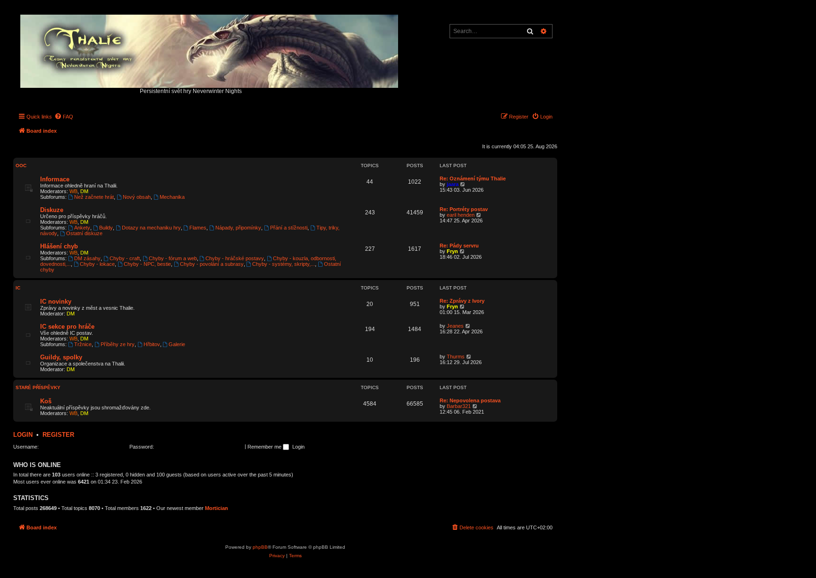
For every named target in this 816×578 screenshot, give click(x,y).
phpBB (260, 547)
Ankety (82, 227)
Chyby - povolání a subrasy (212, 264)
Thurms (456, 356)
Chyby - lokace (97, 264)
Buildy (106, 227)
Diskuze (51, 209)
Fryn (452, 251)
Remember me (265, 447)
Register (58, 434)
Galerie (177, 344)
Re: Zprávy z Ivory (462, 301)
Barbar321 (459, 406)
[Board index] (210, 49)
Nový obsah (137, 197)
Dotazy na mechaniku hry (151, 227)
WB (73, 191)
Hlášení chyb (59, 246)
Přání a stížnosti (288, 227)
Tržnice (83, 344)
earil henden (461, 215)
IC (18, 287)
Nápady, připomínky (238, 227)
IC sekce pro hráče (67, 326)
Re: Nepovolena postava (470, 400)
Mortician (216, 508)
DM (84, 191)
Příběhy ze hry (118, 344)
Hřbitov (152, 344)
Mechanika (172, 197)
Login (23, 434)
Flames (197, 227)
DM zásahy (87, 258)
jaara (453, 184)
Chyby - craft (125, 258)
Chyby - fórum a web (173, 258)
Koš (45, 401)
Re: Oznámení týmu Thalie (473, 178)
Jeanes (455, 326)
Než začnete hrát (94, 197)
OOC (21, 165)
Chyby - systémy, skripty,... (283, 264)
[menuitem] (63, 116)
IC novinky (55, 301)
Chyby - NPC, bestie (147, 264)
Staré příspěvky (38, 387)
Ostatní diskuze (84, 233)
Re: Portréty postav (464, 209)
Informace (54, 179)
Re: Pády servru (459, 245)
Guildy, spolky (61, 357)
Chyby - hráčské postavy (234, 258)
